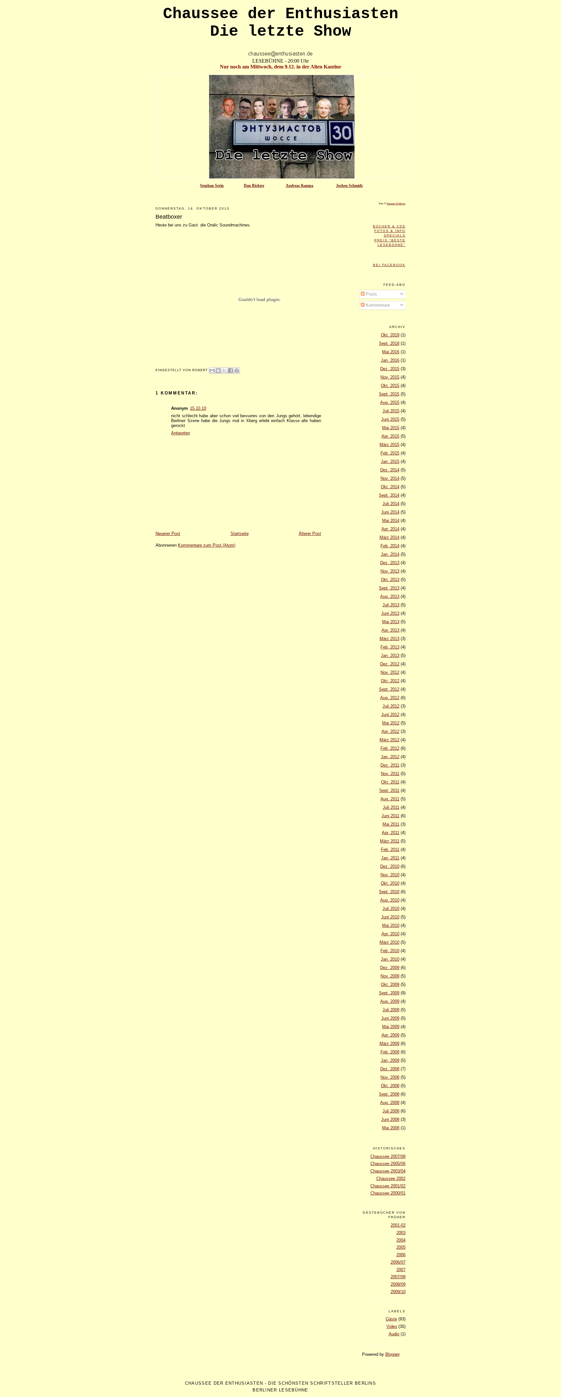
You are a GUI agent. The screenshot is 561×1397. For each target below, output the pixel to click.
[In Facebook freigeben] (230, 370)
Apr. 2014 (390, 529)
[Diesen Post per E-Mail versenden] (212, 370)
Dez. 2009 (389, 967)
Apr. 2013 (390, 630)
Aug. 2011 (389, 798)
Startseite (240, 533)
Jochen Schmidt (349, 185)
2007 (400, 1269)
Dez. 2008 (389, 1068)
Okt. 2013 (390, 579)
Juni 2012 (390, 714)
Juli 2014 (390, 503)
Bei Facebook (389, 265)
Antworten (180, 433)
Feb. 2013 (389, 647)
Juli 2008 (390, 1111)
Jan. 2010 (390, 959)
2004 (400, 1240)
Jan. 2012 (390, 756)
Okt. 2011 (390, 782)
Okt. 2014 (390, 486)
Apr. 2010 (390, 933)
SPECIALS (394, 235)
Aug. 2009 (389, 1001)
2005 (400, 1247)
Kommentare (377, 305)
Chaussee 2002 (390, 1178)
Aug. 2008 (389, 1102)
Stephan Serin (212, 185)
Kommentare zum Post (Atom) (206, 545)
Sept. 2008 (389, 1094)
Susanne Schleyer (396, 203)
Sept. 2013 (389, 588)
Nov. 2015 (389, 377)
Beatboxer (169, 216)
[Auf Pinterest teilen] (236, 370)
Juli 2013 (390, 604)
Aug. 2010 (389, 900)
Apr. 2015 (390, 436)
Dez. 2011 (389, 765)
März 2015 (389, 444)
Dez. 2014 (389, 470)
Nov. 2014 (389, 478)
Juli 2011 (391, 807)
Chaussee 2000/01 (387, 1193)
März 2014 (389, 537)
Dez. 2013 (389, 562)
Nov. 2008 (389, 1077)
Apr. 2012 (390, 731)
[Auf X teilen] (224, 370)
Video (391, 1326)
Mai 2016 (390, 351)
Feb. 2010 (389, 950)
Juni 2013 (390, 613)
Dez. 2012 (389, 664)
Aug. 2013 (389, 596)
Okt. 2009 (390, 984)
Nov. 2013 (389, 571)
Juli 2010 (390, 908)
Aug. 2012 (389, 697)
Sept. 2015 (389, 394)
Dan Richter (254, 185)
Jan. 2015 (390, 461)
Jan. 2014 (390, 554)
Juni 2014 (390, 512)
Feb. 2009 (389, 1052)
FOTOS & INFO (389, 231)
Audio (394, 1333)
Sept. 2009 (389, 992)
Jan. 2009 (390, 1060)
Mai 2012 (390, 723)
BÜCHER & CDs (389, 226)
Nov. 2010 (389, 874)
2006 (400, 1254)
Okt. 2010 (390, 883)
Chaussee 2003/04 (387, 1171)
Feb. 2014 (389, 545)
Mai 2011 (390, 824)
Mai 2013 (390, 621)
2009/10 (398, 1291)
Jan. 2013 (390, 655)
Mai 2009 (390, 1026)
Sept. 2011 (389, 790)
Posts (371, 294)
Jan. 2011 (390, 858)
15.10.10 (198, 408)
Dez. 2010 (389, 866)
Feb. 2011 (390, 849)
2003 (400, 1232)
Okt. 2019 (390, 335)
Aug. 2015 (389, 402)
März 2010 (389, 942)
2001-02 (398, 1225)
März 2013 (389, 638)
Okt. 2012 (390, 680)
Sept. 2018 (389, 343)
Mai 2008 (390, 1127)
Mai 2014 (390, 520)
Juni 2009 (390, 1018)
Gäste (391, 1319)
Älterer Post (310, 533)
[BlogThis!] (218, 370)
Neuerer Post (168, 533)
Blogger (392, 1354)
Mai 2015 (390, 427)
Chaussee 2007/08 (387, 1156)
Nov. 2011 (390, 773)
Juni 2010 (390, 917)
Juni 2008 (390, 1119)
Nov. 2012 (389, 672)
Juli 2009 (390, 1009)
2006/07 (398, 1262)
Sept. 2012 (389, 689)
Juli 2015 (390, 410)
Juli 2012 (390, 706)
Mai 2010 (390, 925)
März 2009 (389, 1043)
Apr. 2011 (390, 832)
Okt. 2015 (390, 385)
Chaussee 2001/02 (387, 1186)
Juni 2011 (390, 815)
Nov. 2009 (389, 976)
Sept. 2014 (389, 495)
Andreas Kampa (299, 185)
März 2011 (389, 841)
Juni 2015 (390, 419)
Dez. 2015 (389, 368)
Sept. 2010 (389, 891)
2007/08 (398, 1276)
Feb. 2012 (389, 748)
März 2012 (389, 739)
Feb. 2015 (389, 453)
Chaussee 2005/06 (387, 1163)
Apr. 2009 (390, 1035)
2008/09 (398, 1284)
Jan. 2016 (390, 360)
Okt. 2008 (390, 1085)
